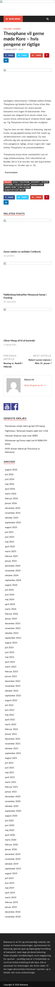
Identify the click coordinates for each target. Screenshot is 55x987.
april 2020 (10, 835)
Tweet (24, 55)
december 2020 (12, 796)
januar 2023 (11, 676)
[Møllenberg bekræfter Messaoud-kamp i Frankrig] (27, 264)
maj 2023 (9, 657)
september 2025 (13, 522)
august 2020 (11, 816)
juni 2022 (9, 710)
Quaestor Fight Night (14, 190)
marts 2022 (10, 724)
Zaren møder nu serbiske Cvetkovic (22, 252)
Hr (22, 49)
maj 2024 (9, 599)
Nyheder (17, 29)
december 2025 (12, 508)
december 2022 (12, 681)
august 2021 (11, 758)
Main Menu (14, 19)
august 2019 (11, 873)
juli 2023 (9, 647)
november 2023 (12, 628)
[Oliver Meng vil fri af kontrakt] (27, 310)
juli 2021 (9, 763)
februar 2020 (11, 844)
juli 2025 (9, 532)
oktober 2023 (11, 633)
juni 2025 (9, 537)
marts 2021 (10, 782)
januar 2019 (11, 907)
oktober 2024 (11, 575)
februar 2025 (11, 556)
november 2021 (12, 744)
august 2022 (11, 700)
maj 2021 (9, 772)
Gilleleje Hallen (22, 185)
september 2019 (13, 869)
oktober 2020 (11, 806)
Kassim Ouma (37, 185)
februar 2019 (11, 902)
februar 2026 (11, 498)
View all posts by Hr (35, 385)
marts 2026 (10, 494)
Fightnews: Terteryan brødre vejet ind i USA (26, 431)
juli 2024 (9, 590)
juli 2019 (9, 878)
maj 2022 (9, 715)
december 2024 (12, 566)
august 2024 (11, 585)
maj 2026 (9, 484)
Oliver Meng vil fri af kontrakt (19, 340)
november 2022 (12, 686)
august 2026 (11, 470)
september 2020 (13, 811)
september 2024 (13, 580)
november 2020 (12, 801)
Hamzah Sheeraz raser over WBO (21, 436)
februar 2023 (11, 671)
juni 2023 (9, 652)
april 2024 (10, 604)
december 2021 (12, 739)
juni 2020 (9, 825)
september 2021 (13, 753)
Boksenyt (35, 182)
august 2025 (11, 527)
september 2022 (13, 695)
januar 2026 (11, 503)
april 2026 (10, 489)
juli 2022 (9, 705)
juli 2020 (9, 820)
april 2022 (10, 720)
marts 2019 (10, 897)
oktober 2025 (11, 518)
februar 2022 (11, 729)
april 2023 (10, 662)
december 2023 (12, 623)
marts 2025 (10, 551)
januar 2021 (11, 792)
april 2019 (10, 893)
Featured (8, 29)
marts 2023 (10, 667)
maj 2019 (9, 888)
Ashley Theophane (21, 182)
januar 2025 (11, 561)
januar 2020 (11, 849)
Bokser (45, 182)
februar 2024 (11, 614)
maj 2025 (9, 542)
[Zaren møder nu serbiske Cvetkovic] (27, 221)
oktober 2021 (11, 748)
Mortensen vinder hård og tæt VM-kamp (25, 426)
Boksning (8, 185)
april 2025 (10, 546)
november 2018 (12, 917)
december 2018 (12, 912)
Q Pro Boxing (24, 187)
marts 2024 (10, 609)
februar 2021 (11, 787)
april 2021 (10, 777)
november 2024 (12, 570)
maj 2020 (9, 830)
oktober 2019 (11, 864)
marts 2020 (10, 840)
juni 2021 (9, 768)
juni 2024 (9, 595)
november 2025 (12, 513)
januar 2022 (11, 734)
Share (10, 55)
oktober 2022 (11, 691)
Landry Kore (10, 187)
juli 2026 (9, 474)
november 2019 (12, 859)
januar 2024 (11, 619)
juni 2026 (9, 479)
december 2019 (12, 854)
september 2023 (13, 638)
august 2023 (11, 643)
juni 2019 (9, 883)
